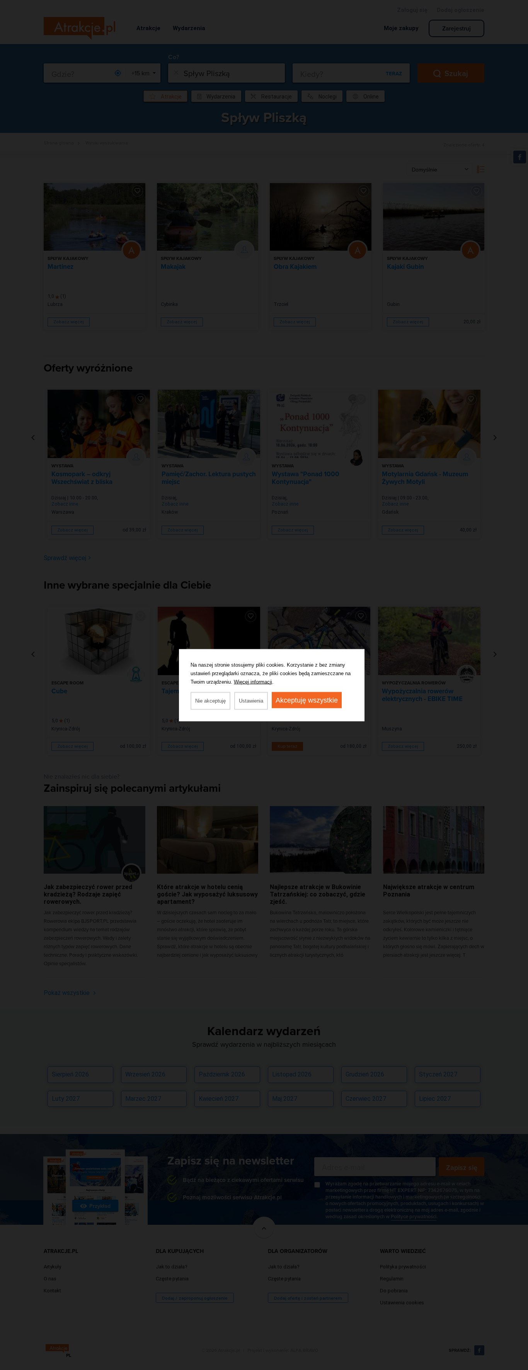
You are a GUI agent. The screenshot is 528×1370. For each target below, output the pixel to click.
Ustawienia (251, 700)
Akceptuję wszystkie (307, 700)
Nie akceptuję (210, 700)
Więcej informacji (253, 681)
